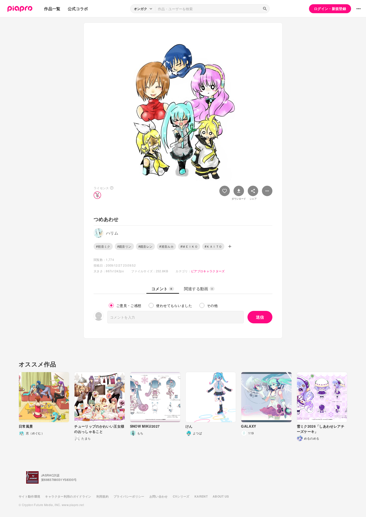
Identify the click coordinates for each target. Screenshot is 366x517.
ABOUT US (221, 496)
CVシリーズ (181, 496)
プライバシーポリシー (129, 496)
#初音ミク (103, 246)
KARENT (201, 496)
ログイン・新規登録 (330, 8)
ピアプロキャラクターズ (208, 271)
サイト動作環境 (29, 496)
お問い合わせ (158, 496)
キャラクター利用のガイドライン (68, 496)
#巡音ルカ (166, 246)
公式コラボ (78, 8)
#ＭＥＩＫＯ (189, 246)
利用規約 (102, 496)
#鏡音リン (124, 246)
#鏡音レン (145, 246)
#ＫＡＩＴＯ (213, 246)
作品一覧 (52, 8)
